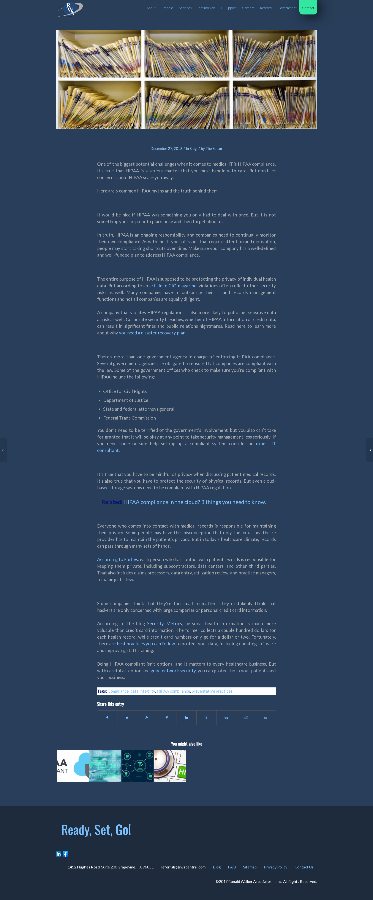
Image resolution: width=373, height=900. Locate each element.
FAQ (232, 867)
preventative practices (212, 691)
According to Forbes (117, 559)
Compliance (118, 691)
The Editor (214, 148)
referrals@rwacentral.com (183, 867)
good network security (173, 670)
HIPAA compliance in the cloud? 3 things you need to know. (194, 502)
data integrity (142, 691)
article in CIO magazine (172, 285)
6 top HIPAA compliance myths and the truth (186, 138)
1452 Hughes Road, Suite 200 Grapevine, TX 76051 (110, 867)
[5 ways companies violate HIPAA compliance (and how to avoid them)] (105, 766)
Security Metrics (164, 623)
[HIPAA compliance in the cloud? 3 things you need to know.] (73, 766)
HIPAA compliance (173, 691)
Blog (193, 148)
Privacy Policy (275, 867)
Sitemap (250, 867)
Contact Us (304, 867)
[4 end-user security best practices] (3, 450)
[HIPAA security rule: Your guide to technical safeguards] (137, 766)
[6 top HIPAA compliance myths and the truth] (186, 79)
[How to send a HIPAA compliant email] (170, 766)
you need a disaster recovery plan (152, 332)
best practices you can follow (146, 643)
